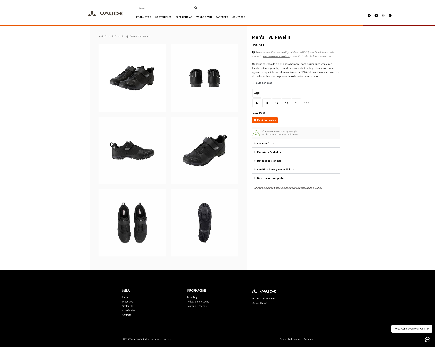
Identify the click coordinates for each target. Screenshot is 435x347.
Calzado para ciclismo (292, 187)
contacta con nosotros (276, 56)
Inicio (101, 36)
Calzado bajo (122, 36)
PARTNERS (222, 17)
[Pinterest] (390, 15)
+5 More (305, 102)
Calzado (110, 36)
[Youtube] (376, 15)
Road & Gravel (314, 187)
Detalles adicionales (269, 160)
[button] (296, 143)
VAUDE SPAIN (204, 17)
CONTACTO (239, 17)
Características (266, 143)
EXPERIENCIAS (184, 17)
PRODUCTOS (143, 17)
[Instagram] (383, 15)
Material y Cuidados (269, 152)
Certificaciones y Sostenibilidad (276, 169)
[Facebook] (369, 15)
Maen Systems (305, 339)
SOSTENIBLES (163, 17)
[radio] (257, 93)
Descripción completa (270, 178)
